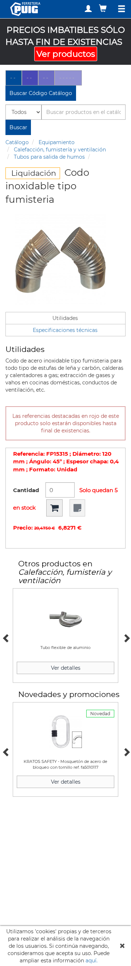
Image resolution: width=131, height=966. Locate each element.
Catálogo (17, 142)
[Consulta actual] (103, 8)
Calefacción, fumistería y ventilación (60, 149)
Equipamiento (57, 142)
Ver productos (65, 54)
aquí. (92, 960)
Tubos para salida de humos (49, 157)
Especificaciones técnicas (65, 330)
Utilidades (65, 318)
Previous (5, 637)
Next (125, 637)
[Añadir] (54, 507)
